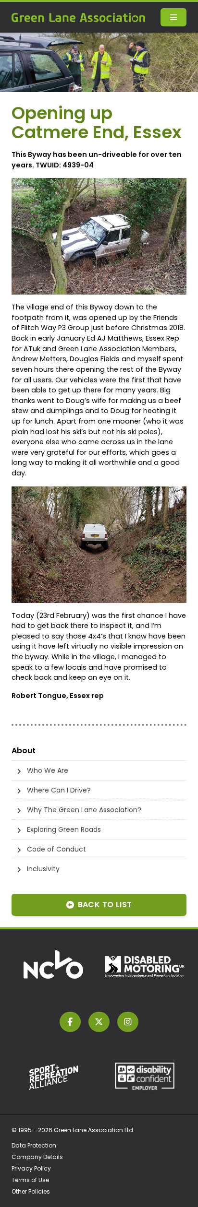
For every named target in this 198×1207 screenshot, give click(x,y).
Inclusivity (43, 869)
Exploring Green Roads (64, 829)
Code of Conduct (56, 849)
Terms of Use (30, 1180)
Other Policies (31, 1191)
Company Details (37, 1157)
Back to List (105, 904)
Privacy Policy (31, 1168)
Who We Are (47, 770)
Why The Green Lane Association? (84, 810)
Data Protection (34, 1145)
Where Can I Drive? (59, 790)
